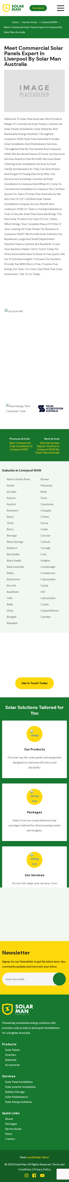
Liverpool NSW (49, 22)
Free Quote (38, 8)
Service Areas (29, 22)
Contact (10, 1138)
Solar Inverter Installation (20, 1086)
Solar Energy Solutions (18, 1101)
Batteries (10, 1059)
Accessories (12, 1064)
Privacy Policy (42, 1169)
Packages (11, 1123)
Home (15, 22)
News (8, 1133)
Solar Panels (12, 1049)
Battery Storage (15, 1091)
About (9, 1118)
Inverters (10, 1054)
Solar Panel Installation (19, 1081)
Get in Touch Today (35, 683)
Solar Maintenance (16, 1096)
